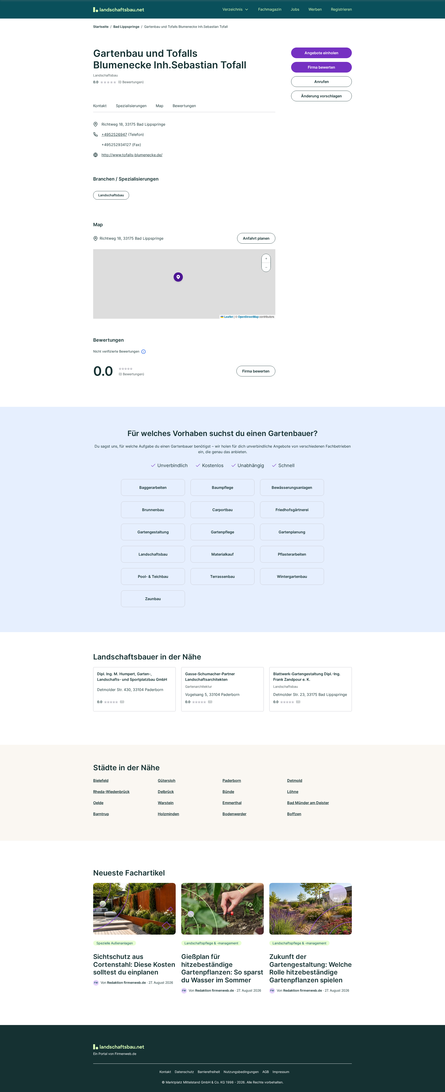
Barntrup (101, 814)
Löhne (292, 791)
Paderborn (231, 780)
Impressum (281, 1072)
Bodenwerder (234, 814)
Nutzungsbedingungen (241, 1072)
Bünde (228, 791)
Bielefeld (100, 780)
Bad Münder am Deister (308, 802)
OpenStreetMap (248, 317)
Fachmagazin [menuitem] (269, 9)
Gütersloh (166, 780)
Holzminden (168, 814)
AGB (265, 1072)
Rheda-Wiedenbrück (111, 791)
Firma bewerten (256, 371)
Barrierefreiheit (209, 1072)
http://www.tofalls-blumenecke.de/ (132, 155)
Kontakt (165, 1072)
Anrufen (321, 81)
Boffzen (294, 814)
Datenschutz (184, 1072)
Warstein (166, 802)
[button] (178, 278)
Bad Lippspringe (126, 27)
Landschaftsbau (111, 195)
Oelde (98, 802)
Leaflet (228, 317)
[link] (134, 689)
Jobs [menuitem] (295, 9)
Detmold (294, 780)
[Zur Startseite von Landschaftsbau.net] (118, 9)
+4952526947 (114, 134)
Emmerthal (232, 802)
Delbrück (166, 791)
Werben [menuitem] (315, 9)
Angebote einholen (321, 53)
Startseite (100, 27)
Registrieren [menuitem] (341, 9)
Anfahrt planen (256, 238)
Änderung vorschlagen (321, 96)
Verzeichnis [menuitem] (232, 9)
